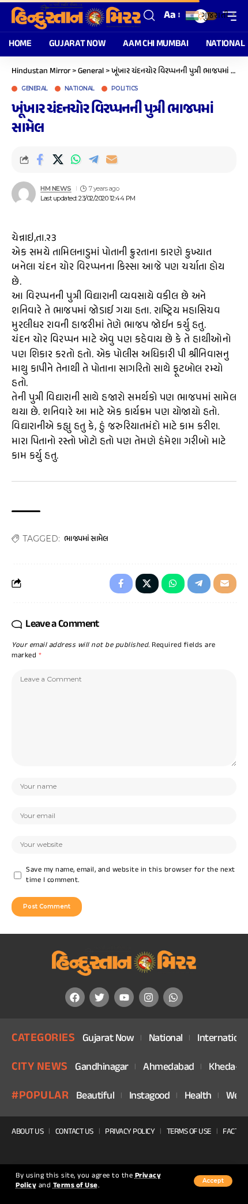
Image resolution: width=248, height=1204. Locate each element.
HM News (56, 188)
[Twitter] (99, 997)
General (34, 89)
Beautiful (95, 1096)
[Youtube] (124, 997)
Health (198, 1096)
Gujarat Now (108, 1039)
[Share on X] (58, 159)
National (80, 89)
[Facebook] (75, 997)
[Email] (111, 159)
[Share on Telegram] (93, 159)
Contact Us (74, 1132)
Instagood (149, 1096)
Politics (124, 89)
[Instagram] (149, 997)
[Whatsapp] (173, 997)
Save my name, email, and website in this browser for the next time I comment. (130, 875)
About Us (27, 1132)
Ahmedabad (168, 1068)
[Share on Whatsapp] (75, 159)
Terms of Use (75, 1185)
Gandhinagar (102, 1068)
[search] (149, 16)
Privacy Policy (130, 1132)
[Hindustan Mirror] (76, 15)
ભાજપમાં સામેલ (86, 539)
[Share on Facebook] (40, 159)
